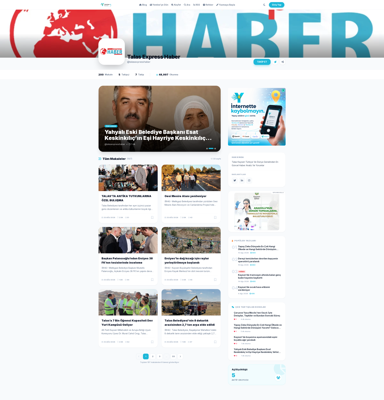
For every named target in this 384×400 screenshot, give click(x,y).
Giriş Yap (276, 4)
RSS (198, 4)
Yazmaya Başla (227, 4)
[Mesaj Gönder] (275, 62)
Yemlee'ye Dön (160, 4)
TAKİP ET (262, 61)
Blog (144, 4)
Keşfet (177, 4)
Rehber (209, 4)
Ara (188, 4)
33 (173, 356)
